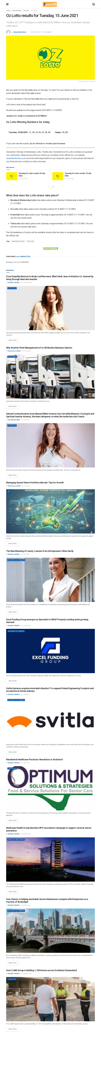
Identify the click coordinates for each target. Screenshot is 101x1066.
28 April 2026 (26, 834)
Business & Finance (16, 560)
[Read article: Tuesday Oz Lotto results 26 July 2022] (11, 176)
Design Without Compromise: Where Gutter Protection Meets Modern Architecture (46, 1036)
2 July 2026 (26, 486)
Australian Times (14, 420)
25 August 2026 (27, 282)
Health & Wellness (16, 839)
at (9, 491)
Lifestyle (12, 288)
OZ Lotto (34, 10)
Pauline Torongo (14, 282)
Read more (13, 339)
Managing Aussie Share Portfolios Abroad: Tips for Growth (35, 482)
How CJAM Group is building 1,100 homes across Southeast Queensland (41, 970)
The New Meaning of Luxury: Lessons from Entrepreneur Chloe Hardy (39, 551)
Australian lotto (18, 241)
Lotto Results (16, 10)
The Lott (26, 10)
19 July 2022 (70, 178)
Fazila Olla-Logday (14, 351)
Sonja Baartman (20, 32)
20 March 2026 (28, 1039)
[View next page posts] (53, 187)
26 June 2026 (26, 625)
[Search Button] (93, 4)
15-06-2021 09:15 (36, 32)
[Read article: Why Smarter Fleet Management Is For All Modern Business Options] (50, 376)
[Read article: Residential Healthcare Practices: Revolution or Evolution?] (50, 788)
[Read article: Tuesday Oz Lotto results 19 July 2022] (57, 176)
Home (8, 10)
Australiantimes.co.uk (15, 158)
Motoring (12, 356)
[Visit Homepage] (50, 4)
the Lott (74, 155)
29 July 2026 (27, 351)
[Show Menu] (7, 4)
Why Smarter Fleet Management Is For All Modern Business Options (39, 347)
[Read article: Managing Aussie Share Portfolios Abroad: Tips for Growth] (50, 511)
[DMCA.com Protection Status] (50, 248)
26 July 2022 (24, 178)
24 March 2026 (27, 973)
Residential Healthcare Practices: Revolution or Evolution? (34, 759)
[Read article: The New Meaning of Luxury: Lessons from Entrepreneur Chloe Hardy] (50, 580)
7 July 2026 (26, 420)
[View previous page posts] (48, 187)
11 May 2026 (26, 694)
